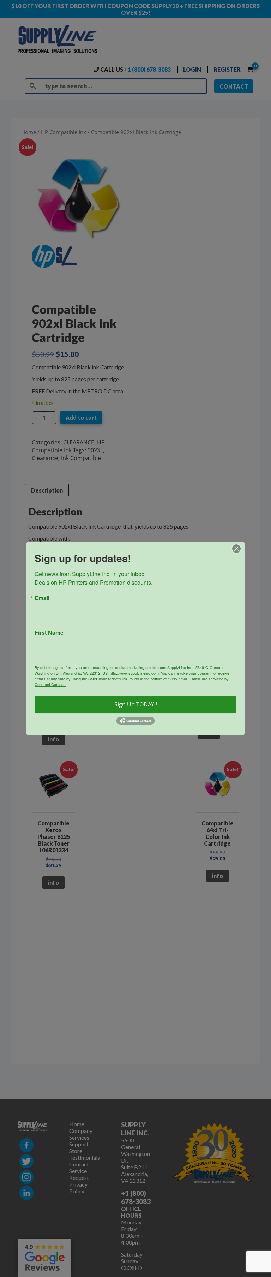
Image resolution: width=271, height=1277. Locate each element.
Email (42, 598)
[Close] (238, 548)
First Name (49, 632)
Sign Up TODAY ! (135, 704)
